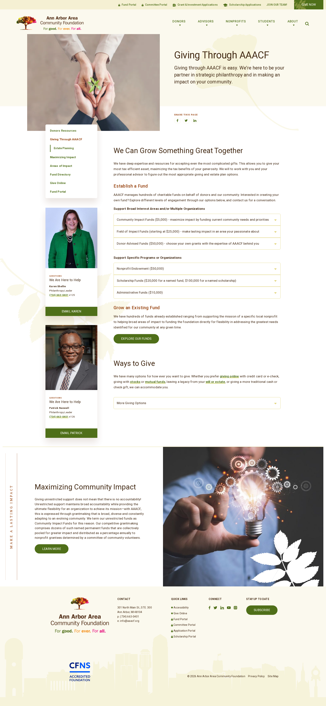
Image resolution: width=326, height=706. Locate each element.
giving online (229, 376)
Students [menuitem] (266, 21)
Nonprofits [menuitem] (236, 21)
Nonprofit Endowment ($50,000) (140, 268)
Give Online (58, 183)
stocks (135, 382)
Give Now (309, 4)
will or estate (215, 382)
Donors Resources (63, 130)
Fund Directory (60, 174)
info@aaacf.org (129, 620)
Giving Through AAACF (66, 139)
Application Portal (184, 630)
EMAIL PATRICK (71, 433)
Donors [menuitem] (179, 21)
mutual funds (155, 382)
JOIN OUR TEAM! (276, 4)
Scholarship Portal (185, 636)
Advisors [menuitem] (206, 21)
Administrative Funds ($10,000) (140, 292)
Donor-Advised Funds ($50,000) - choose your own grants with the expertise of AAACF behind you (188, 243)
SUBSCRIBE (262, 610)
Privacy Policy (256, 676)
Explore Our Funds (136, 338)
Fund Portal (129, 4)
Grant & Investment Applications (198, 4)
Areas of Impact (61, 166)
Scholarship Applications (245, 4)
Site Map (273, 676)
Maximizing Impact (63, 157)
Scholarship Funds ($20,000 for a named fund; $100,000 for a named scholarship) (176, 280)
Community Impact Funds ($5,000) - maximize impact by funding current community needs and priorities (193, 219)
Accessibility (181, 607)
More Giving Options (131, 403)
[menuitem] (71, 131)
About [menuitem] (293, 21)
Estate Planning (64, 148)
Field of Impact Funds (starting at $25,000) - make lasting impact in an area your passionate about (188, 231)
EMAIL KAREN (71, 311)
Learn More (51, 549)
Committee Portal (156, 4)
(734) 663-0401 (58, 294)
